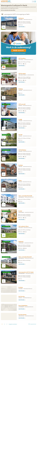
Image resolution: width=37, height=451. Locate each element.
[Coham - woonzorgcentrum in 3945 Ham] (9, 185)
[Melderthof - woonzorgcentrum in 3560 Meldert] (9, 246)
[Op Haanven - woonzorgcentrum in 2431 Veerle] (9, 23)
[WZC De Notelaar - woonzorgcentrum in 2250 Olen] (9, 155)
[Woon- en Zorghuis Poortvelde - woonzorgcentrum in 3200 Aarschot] (9, 200)
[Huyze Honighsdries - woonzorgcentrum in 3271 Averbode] (9, 307)
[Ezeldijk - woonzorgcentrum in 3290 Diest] (9, 124)
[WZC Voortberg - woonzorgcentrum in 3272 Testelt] (9, 63)
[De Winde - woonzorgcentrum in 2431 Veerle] (9, 289)
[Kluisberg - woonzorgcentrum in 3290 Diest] (9, 93)
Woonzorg (5, 1)
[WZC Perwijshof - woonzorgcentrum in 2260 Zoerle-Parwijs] (9, 78)
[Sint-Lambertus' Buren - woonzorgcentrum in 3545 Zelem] (9, 231)
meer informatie (22, 26)
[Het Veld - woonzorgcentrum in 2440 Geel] (9, 139)
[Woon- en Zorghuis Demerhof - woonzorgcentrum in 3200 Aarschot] (9, 261)
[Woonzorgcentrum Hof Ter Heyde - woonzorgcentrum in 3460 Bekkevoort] (9, 277)
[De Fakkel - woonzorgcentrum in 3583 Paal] (9, 170)
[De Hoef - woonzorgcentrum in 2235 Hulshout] (9, 216)
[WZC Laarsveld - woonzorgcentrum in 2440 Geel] (9, 109)
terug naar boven (33, 324)
